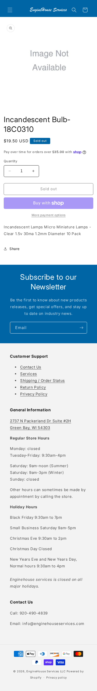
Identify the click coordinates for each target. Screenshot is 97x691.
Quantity (10, 161)
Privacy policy (56, 677)
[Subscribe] (81, 328)
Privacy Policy (33, 394)
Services (28, 373)
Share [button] (14, 249)
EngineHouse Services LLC (46, 671)
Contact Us (30, 367)
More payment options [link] (49, 215)
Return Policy (33, 387)
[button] (9, 9)
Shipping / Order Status (42, 380)
